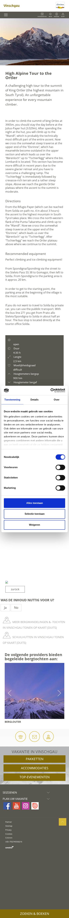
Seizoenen (10, 792)
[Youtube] (16, 805)
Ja (5, 607)
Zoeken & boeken (34, 914)
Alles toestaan (34, 503)
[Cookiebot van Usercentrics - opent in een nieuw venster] (50, 390)
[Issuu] (35, 805)
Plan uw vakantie (15, 799)
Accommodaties (34, 768)
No (16, 607)
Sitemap (8, 826)
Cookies (8, 834)
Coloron (8, 837)
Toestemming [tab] (12, 399)
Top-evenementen (35, 777)
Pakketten (34, 759)
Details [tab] (34, 399)
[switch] (60, 467)
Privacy (8, 830)
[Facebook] (7, 805)
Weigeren (34, 524)
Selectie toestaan (35, 513)
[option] (34, 41)
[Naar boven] (62, 822)
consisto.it (9, 847)
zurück (15, 589)
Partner (8, 822)
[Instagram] (25, 805)
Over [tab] (56, 399)
